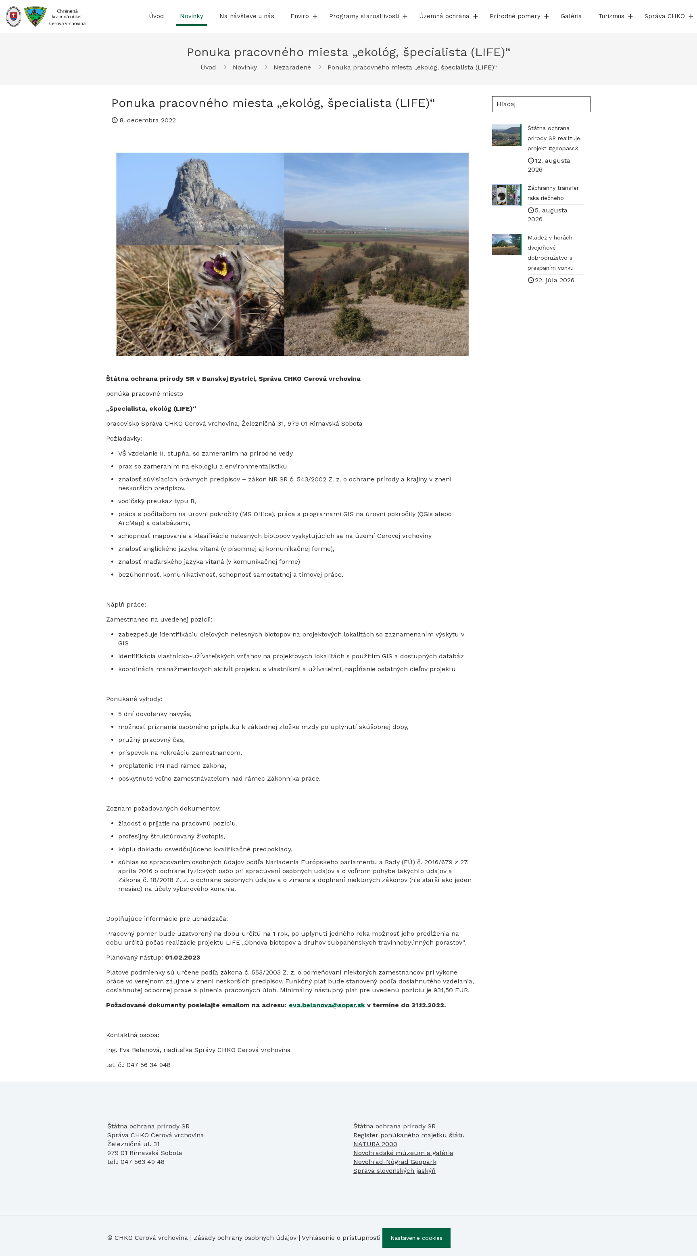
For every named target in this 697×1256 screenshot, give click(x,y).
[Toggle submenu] (315, 16)
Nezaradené (292, 67)
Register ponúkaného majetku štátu (409, 1135)
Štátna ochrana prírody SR (394, 1126)
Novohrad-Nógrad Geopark (394, 1162)
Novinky (245, 67)
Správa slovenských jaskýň (394, 1170)
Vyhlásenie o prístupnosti (341, 1237)
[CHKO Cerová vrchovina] (46, 16)
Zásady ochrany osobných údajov (245, 1237)
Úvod (208, 67)
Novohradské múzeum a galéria (403, 1153)
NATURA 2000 (375, 1144)
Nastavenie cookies (416, 1238)
